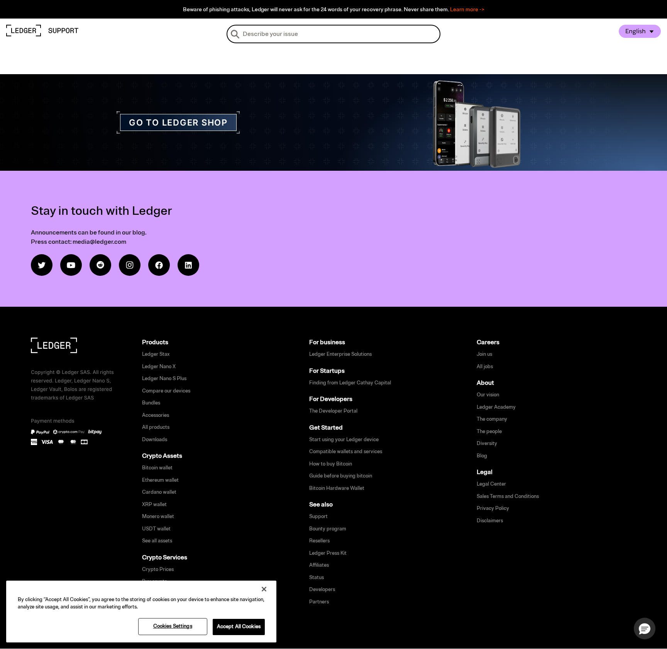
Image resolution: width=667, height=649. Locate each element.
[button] (644, 628)
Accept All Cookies (239, 627)
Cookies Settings (172, 626)
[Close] (264, 589)
